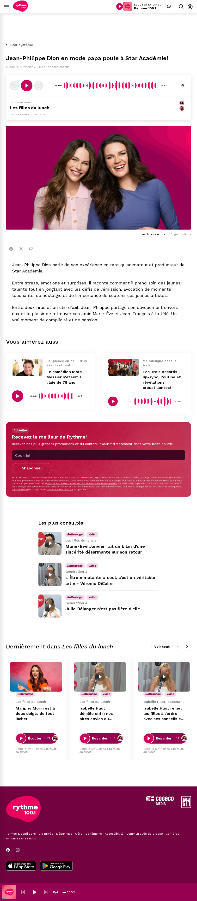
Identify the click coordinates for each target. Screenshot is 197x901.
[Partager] (182, 85)
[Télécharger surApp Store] (21, 866)
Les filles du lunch (29, 107)
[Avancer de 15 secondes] (38, 85)
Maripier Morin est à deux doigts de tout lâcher (35, 713)
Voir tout (162, 646)
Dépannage (64, 833)
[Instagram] (17, 850)
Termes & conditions (21, 833)
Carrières (172, 833)
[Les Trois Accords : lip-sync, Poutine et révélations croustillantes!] (123, 367)
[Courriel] (31, 249)
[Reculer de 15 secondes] (14, 85)
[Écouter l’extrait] (26, 85)
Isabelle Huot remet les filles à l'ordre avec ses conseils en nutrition (163, 714)
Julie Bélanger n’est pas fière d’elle (102, 608)
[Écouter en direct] (119, 6)
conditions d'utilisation (60, 489)
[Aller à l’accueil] (20, 10)
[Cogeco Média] (160, 804)
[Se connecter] (190, 6)
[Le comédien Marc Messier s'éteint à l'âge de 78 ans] (27, 367)
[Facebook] (11, 249)
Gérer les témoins (88, 833)
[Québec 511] (186, 806)
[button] (23, 892)
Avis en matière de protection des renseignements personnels (82, 483)
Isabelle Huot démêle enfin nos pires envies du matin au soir (96, 714)
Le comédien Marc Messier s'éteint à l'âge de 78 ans (64, 377)
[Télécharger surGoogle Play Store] (56, 866)
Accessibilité (114, 833)
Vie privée (46, 833)
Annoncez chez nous (21, 838)
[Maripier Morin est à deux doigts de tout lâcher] (36, 677)
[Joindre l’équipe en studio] (168, 6)
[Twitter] (21, 249)
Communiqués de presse (144, 833)
